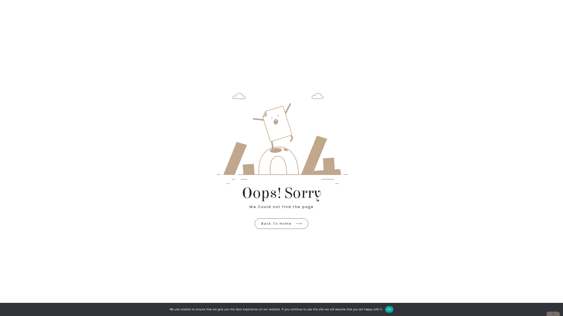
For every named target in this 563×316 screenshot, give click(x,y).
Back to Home (276, 223)
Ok (389, 309)
